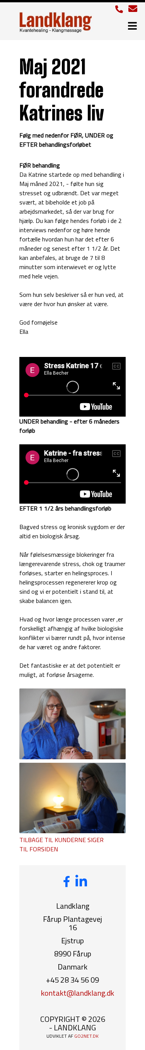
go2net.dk (86, 1036)
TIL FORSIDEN (38, 849)
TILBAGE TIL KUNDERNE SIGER (61, 839)
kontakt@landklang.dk (77, 993)
